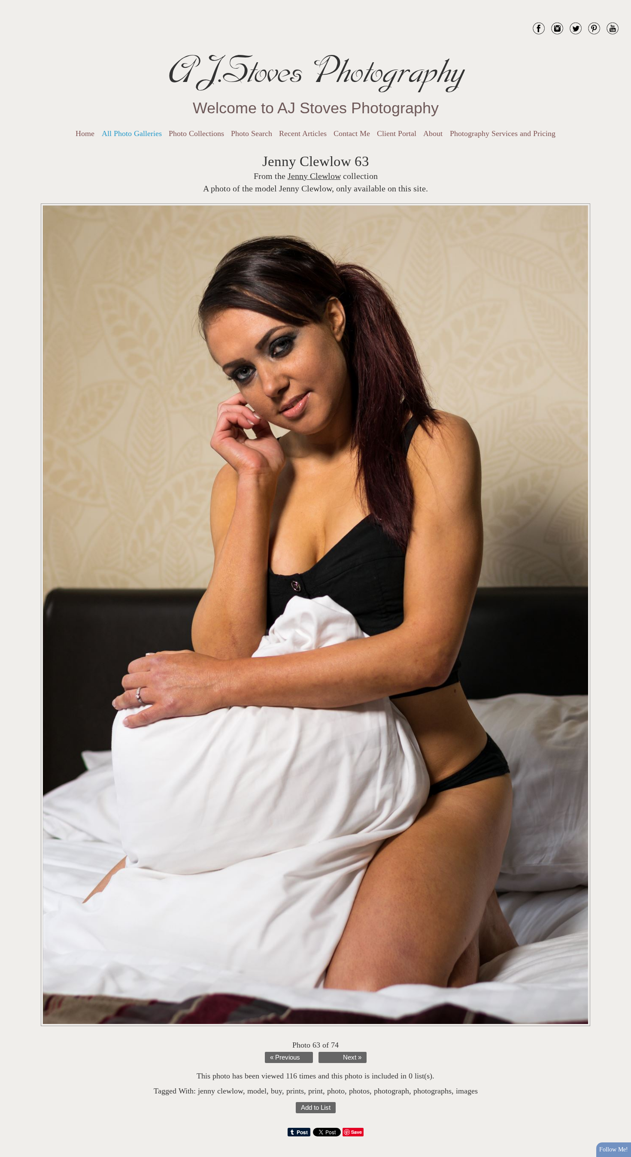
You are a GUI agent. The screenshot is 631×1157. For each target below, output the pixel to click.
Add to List (316, 1107)
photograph (391, 1091)
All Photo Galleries (132, 133)
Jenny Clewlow (314, 176)
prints (295, 1091)
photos (359, 1091)
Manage (619, 4)
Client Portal (396, 133)
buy (276, 1091)
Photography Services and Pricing (502, 133)
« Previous (285, 1057)
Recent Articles (303, 133)
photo (336, 1091)
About (433, 133)
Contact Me (352, 133)
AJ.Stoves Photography (315, 70)
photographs (432, 1091)
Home (85, 133)
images (467, 1091)
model (257, 1091)
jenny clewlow (220, 1091)
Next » (352, 1057)
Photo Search (251, 133)
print (315, 1091)
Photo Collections (196, 133)
